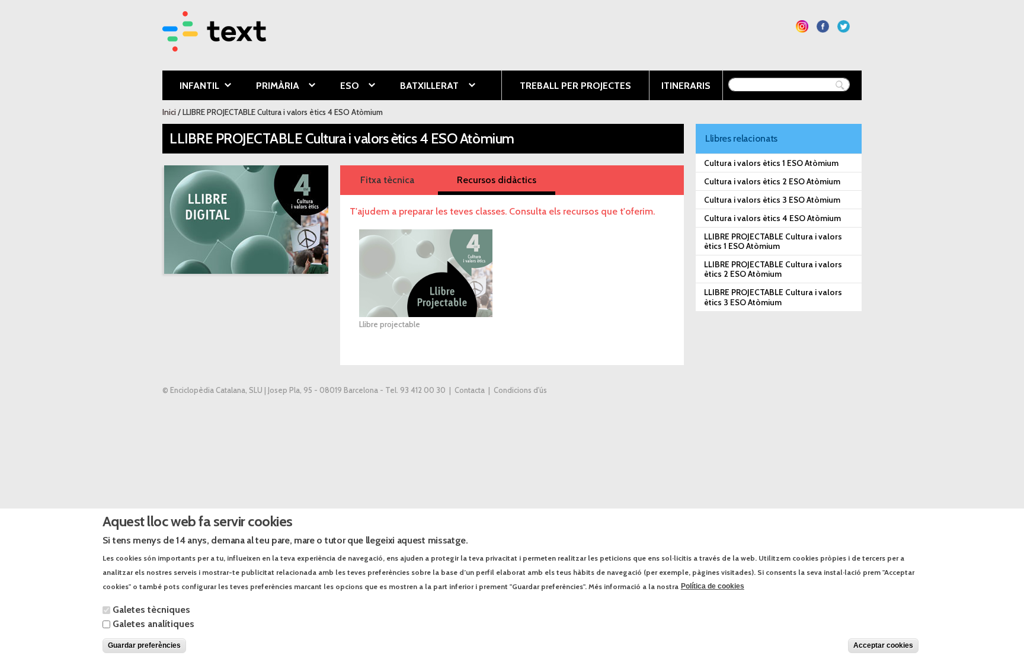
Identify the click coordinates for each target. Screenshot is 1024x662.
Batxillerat (420, 86)
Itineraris (686, 85)
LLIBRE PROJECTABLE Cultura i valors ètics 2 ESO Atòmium (773, 269)
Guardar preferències (144, 645)
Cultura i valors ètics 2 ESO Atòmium (772, 181)
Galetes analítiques (153, 623)
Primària (268, 86)
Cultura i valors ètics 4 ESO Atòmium (772, 218)
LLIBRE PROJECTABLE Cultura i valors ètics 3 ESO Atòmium (773, 296)
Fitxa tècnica (387, 180)
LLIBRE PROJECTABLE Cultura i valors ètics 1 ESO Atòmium (773, 241)
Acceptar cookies (883, 645)
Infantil (190, 86)
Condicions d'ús (520, 390)
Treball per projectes (575, 85)
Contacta (470, 390)
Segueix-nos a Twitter (843, 26)
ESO (340, 86)
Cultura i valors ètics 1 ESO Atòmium (771, 163)
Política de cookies (712, 586)
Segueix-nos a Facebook (823, 26)
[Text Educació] (214, 44)
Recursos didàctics (496, 180)
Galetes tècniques (151, 609)
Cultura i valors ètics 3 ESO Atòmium (772, 199)
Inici (169, 112)
